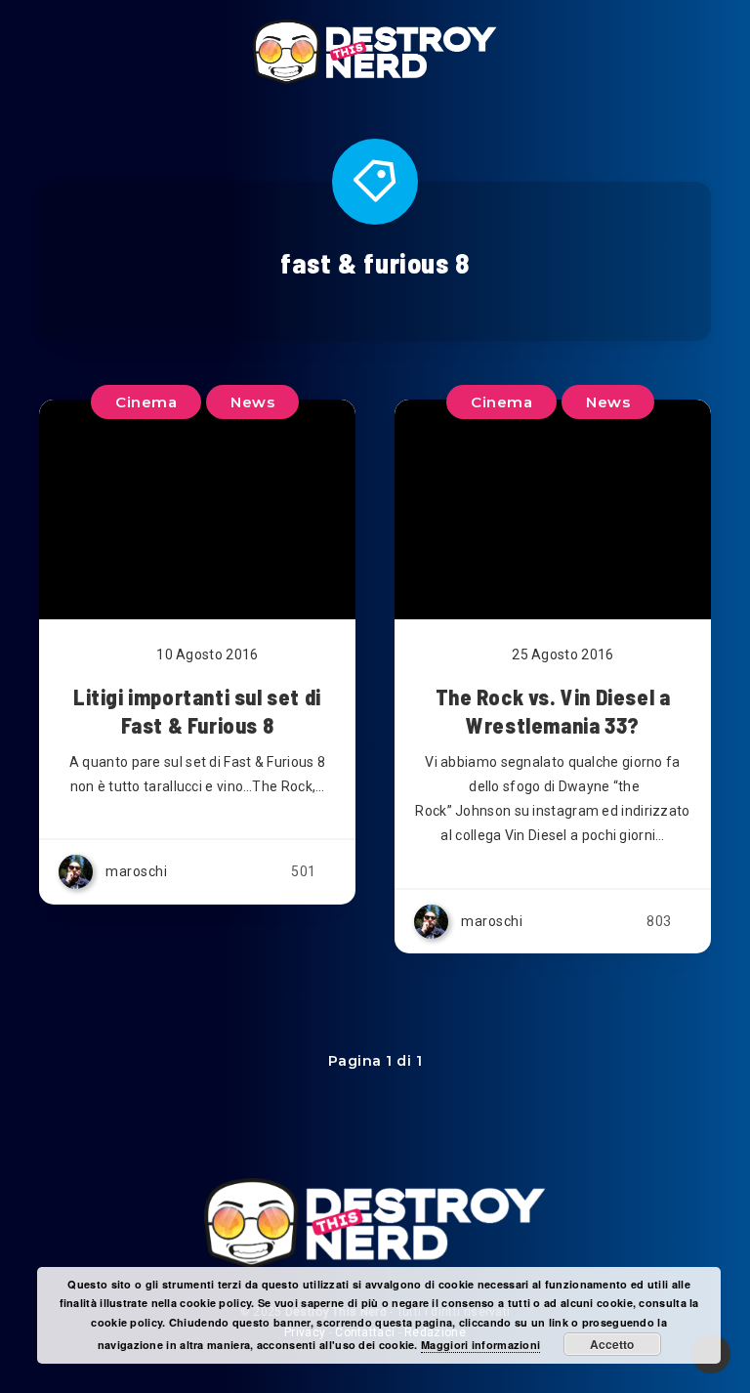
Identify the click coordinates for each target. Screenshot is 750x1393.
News (608, 402)
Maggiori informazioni (480, 1344)
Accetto (612, 1344)
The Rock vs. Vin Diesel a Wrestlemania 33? (553, 711)
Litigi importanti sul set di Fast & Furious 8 (197, 711)
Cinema (501, 402)
